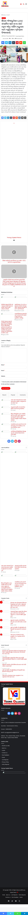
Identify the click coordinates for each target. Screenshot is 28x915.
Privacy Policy (5, 762)
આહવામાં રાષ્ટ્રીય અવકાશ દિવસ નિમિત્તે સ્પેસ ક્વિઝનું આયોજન (20, 567)
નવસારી (8, 15)
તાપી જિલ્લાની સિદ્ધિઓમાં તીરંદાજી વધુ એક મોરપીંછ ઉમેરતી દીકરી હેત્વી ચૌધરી (18, 433)
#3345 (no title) (6, 745)
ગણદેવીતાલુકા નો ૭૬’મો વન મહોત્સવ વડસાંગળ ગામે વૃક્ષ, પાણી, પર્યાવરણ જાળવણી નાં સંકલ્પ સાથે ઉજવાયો (21, 306)
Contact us (4, 752)
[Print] (25, 118)
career (3, 750)
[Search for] (23, 4)
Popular (13, 395)
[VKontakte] (19, 118)
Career (21, 897)
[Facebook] (2, 42)
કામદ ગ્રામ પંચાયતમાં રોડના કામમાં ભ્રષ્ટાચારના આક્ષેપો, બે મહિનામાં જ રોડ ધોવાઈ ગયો (18, 401)
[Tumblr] (13, 42)
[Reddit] (20, 42)
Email (3, 370)
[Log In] (21, 4)
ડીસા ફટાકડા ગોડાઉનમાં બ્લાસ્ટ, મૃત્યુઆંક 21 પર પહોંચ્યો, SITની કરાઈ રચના (18, 636)
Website (3, 376)
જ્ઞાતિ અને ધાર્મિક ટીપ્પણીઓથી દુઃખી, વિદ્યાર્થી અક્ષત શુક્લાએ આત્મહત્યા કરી (18, 629)
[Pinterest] (17, 42)
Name (3, 364)
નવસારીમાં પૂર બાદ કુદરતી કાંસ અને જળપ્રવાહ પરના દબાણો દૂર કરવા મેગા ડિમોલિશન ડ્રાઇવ (18, 425)
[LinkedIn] (10, 42)
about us (4, 748)
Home (4, 15)
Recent (4, 395)
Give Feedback (5, 755)
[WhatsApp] (24, 42)
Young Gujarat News (19, 36)
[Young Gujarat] (5, 4)
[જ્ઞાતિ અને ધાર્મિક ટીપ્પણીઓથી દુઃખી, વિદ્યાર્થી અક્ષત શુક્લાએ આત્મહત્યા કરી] (5, 629)
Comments (23, 395)
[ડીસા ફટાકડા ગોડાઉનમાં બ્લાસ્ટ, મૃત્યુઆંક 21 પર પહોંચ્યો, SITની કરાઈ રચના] (5, 637)
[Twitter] (6, 42)
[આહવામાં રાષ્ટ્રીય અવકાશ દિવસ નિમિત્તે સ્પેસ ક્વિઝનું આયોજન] (6, 409)
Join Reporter (5, 759)
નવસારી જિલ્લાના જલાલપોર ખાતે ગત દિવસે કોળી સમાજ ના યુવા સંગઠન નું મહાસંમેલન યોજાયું (21, 316)
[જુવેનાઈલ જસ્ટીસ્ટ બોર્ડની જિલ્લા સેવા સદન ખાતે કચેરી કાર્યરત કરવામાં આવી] (5, 622)
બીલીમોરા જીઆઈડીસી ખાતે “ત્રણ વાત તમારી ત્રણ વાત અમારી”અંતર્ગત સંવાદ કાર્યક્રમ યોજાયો (7, 306)
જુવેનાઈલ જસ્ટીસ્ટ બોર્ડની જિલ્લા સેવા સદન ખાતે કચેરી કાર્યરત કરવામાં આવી (18, 622)
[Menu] (26, 4)
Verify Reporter (5, 764)
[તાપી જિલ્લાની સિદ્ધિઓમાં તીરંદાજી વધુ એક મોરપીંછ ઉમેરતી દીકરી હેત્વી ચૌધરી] (6, 433)
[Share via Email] (22, 118)
